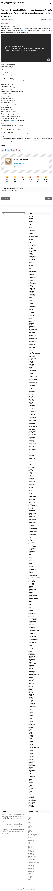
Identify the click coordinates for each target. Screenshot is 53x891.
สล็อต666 (31, 720)
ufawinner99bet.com (33, 619)
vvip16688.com (32, 636)
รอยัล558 (31, 700)
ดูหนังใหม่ (31, 668)
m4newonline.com (33, 405)
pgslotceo (31, 487)
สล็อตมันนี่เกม (31, 736)
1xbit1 (30, 225)
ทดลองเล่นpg (31, 669)
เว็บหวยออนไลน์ (31, 836)
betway (30, 276)
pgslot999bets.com (33, 485)
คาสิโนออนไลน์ (32, 654)
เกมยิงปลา (31, 771)
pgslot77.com (32, 481)
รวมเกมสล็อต (31, 698)
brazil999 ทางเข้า (32, 288)
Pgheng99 (31, 470)
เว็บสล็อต (30, 794)
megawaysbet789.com (34, 417)
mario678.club (32, 414)
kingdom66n (31, 373)
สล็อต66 (30, 718)
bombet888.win (32, 283)
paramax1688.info (32, 450)
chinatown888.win (33, 301)
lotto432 (31, 396)
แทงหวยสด (31, 803)
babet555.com (32, 263)
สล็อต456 (31, 715)
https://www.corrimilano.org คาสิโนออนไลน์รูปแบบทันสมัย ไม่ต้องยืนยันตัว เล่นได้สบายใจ (29, 888)
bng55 (30, 282)
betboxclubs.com (32, 271)
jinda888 (31, 361)
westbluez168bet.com (33, 639)
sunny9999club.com (33, 581)
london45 (31, 393)
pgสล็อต (30, 492)
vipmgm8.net (32, 631)
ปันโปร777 (31, 692)
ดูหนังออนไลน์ (31, 665)
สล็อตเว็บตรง (31, 742)
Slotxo (30, 563)
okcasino (21, 816)
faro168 (30, 318)
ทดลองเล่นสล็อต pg (32, 672)
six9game (31, 552)
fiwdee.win (31, 327)
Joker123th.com (32, 365)
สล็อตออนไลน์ (31, 739)
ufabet (30, 609)
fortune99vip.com (33, 329)
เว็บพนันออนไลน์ (32, 793)
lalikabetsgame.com (33, 380)
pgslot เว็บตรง (31, 478)
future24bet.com (32, 341)
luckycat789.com (32, 400)
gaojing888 (31, 342)
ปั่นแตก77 (31, 691)
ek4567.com (31, 312)
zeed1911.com (32, 650)
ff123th (30, 321)
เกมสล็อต (30, 774)
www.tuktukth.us (32, 641)
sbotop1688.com (32, 534)
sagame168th (32, 526)
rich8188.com (32, 516)
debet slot (31, 309)
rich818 (30, 514)
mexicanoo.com (32, 419)
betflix (30, 273)
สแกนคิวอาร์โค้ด (32, 761)
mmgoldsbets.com (33, 425)
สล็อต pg (30, 709)
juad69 (30, 367)
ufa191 (30, 603)
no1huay (30, 438)
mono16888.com (32, 428)
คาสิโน (30, 651)
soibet (30, 568)
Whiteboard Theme (31, 889)
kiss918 (30, 377)
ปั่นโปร (29, 837)
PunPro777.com (32, 502)
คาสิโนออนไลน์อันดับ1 (32, 859)
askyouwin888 (32, 259)
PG (29, 452)
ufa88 (30, 604)
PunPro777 (31, 501)
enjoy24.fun (31, 314)
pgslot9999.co (32, 484)
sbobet (30, 533)
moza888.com (32, 429)
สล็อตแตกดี (31, 753)
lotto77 (30, 397)
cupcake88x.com (32, 306)
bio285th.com (32, 280)
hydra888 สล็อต (32, 355)
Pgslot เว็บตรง (18, 818)
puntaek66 (31, 504)
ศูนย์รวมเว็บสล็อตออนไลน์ (33, 862)
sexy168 (31, 539)
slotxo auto (31, 565)
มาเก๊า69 (30, 697)
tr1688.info (31, 596)
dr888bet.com (32, 311)
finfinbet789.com (32, 323)
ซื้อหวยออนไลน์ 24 (32, 659)
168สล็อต (31, 221)
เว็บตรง (30, 785)
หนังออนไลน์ (31, 764)
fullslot (30, 333)
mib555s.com (32, 423)
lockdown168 (32, 391)
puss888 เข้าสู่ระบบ (33, 505)
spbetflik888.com (33, 569)
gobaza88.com (32, 347)
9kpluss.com (31, 241)
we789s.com (31, 637)
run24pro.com (32, 520)
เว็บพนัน (30, 791)
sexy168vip (31, 540)
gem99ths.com (32, 344)
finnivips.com (32, 324)
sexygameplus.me (33, 548)
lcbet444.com (32, 384)
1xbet (30, 224)
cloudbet (31, 303)
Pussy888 (31, 507)
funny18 (30, 339)
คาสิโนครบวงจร (32, 653)
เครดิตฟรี (30, 779)
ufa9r (30, 607)
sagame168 (31, 525)
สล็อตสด (30, 738)
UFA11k (30, 601)
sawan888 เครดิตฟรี (33, 530)
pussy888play (32, 508)
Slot (30, 554)
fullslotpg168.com (33, 338)
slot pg (30, 557)
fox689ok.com (32, 330)
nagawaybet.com (32, 431)
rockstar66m (31, 517)
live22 (30, 388)
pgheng (30, 469)
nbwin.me (31, 435)
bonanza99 (31, 285)
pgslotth (30, 490)
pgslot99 (31, 482)
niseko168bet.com (33, 437)
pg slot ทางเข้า (32, 455)
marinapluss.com (32, 411)
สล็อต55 (30, 717)
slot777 (30, 561)
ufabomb (31, 610)
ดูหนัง (30, 660)
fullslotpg (31, 336)
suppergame (31, 583)
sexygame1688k (32, 546)
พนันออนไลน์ (31, 694)
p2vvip (30, 444)
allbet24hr (31, 248)
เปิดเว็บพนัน (31, 782)
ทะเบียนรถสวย (31, 677)
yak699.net (31, 647)
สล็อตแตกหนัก (31, 755)
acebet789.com (32, 245)
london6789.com (32, 394)
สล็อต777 (31, 721)
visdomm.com (32, 634)
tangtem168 (31, 584)
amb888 (31, 253)
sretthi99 (31, 572)
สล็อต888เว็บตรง (32, 724)
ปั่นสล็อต (30, 689)
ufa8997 (31, 606)
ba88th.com (31, 260)
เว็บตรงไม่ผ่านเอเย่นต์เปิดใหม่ (34, 786)
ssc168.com (31, 574)
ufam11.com (31, 615)
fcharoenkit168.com (33, 320)
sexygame (31, 545)
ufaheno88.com (32, 613)
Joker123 (31, 362)
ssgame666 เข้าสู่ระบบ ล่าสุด (34, 577)
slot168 (30, 560)
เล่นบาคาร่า (31, 783)
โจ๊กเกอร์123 (31, 806)
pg (28, 819)
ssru (30, 578)
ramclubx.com (32, 510)
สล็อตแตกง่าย (31, 750)
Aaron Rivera (43, 19)
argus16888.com (32, 254)
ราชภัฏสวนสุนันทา (32, 703)
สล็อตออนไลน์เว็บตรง (32, 834)
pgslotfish (31, 488)
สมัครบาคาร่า (31, 704)
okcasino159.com (32, 441)
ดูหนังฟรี (29, 870)
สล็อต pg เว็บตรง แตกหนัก (34, 710)
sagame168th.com (33, 528)
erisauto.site (31, 315)
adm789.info (31, 247)
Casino (30, 297)
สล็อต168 (31, 712)
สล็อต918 (31, 727)
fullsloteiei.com (32, 335)
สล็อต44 (30, 713)
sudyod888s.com (32, 580)
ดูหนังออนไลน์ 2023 (33, 666)
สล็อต (30, 707)
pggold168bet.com (33, 467)
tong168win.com (32, 593)
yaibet (30, 645)
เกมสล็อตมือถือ (32, 776)
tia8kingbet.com (32, 589)
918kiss (29, 827)
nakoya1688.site (32, 432)
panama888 (31, 446)
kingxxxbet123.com (33, 374)
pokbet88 (31, 493)
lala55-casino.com (33, 379)
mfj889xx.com (32, 422)
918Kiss (30, 235)
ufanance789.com (33, 618)
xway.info (31, 644)
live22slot (31, 390)
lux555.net (31, 403)
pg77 (3, 818)
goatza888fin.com (33, 346)
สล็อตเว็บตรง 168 (32, 745)
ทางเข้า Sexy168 (32, 678)
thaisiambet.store (32, 587)
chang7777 (31, 300)
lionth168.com (32, 385)
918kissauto (31, 238)
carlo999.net (31, 292)
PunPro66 (31, 498)
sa (28, 824)
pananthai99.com (32, 447)
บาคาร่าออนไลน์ (32, 688)
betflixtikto (31, 274)
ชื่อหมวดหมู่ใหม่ (32, 656)
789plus (35, 140)
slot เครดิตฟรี (31, 558)
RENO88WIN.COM (32, 513)
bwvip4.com (31, 291)
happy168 (31, 350)
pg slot (29, 816)
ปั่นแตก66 (11, 824)
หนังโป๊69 (31, 767)
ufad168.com (31, 612)
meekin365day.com (33, 415)
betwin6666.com (32, 277)
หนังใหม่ (30, 768)
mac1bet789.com (32, 406)
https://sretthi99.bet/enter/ (34, 353)
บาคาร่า (30, 685)
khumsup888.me (32, 370)
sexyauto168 (31, 542)
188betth (31, 222)
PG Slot (30, 453)
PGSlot (30, 475)
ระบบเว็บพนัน (31, 701)
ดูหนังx (30, 662)
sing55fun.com (32, 549)
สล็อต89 (30, 726)
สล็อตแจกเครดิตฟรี (32, 748)
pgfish (30, 466)
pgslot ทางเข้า (32, 476)
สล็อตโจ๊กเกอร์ (31, 756)
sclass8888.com (32, 536)
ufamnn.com (31, 616)
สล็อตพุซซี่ (31, 735)
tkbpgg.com (31, 592)
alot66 (30, 251)
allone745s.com (32, 250)
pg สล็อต (30, 460)
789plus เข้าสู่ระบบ (14, 190)
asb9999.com (32, 257)
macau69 (31, 408)
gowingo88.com (32, 349)
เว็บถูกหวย (31, 788)
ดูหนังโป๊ (29, 874)
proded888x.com (32, 496)
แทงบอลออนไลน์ (32, 802)
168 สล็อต (31, 218)
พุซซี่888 (31, 695)
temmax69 (31, 586)
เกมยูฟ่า (30, 773)
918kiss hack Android (33, 236)
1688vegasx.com (32, 219)
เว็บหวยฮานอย (31, 797)
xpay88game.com (32, 642)
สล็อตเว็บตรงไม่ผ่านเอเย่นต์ (34, 747)
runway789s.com (32, 522)
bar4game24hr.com (33, 266)
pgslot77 (31, 479)
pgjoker (30, 472)
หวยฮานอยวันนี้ (32, 770)
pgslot (29, 817)
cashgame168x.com (33, 295)
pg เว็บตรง (31, 461)
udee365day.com (32, 599)
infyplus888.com (32, 358)
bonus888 (31, 286)
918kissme (31, 239)
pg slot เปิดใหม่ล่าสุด (33, 457)
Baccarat (31, 265)
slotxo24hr (31, 566)
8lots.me (31, 233)
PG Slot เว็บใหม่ (32, 458)
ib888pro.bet (32, 356)
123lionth (31, 216)
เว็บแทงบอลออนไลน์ (32, 800)
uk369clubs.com (32, 621)
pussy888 (30, 826)
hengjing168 (31, 352)
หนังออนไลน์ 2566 (32, 765)
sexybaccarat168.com (33, 543)
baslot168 (31, 268)
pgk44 (30, 473)
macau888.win (32, 409)
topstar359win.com (33, 595)
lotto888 (31, 399)
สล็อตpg (30, 730)
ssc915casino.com (33, 575)
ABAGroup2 (31, 244)
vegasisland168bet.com (34, 628)
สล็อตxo (30, 732)
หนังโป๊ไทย (30, 876)
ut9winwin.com (32, 627)
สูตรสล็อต (31, 759)
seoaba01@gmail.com (21, 167)
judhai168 (31, 368)
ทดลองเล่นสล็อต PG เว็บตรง (34, 674)
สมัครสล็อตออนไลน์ (32, 706)
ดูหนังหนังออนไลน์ (32, 663)
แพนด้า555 (31, 805)
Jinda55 (30, 359)
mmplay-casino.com (33, 426)
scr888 (30, 537)
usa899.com (31, 624)
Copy (22, 188)
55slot (30, 227)
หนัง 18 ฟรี (31, 762)
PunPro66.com (32, 499)
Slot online (30, 861)
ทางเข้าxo (31, 682)
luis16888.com (32, 402)
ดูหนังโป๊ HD (30, 873)
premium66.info (32, 495)
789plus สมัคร (25, 30)
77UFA (30, 228)
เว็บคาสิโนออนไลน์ (32, 856)
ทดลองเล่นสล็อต (32, 671)
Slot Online (31, 555)
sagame (30, 523)
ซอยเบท (30, 657)
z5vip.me (31, 648)
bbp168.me (31, 269)
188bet (3, 814)
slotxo (29, 825)
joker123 (30, 831)
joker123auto (31, 364)
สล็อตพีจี (30, 733)
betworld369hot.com (33, 279)
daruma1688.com (32, 307)
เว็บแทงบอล (31, 799)
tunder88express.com (33, 598)
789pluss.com (4, 19)
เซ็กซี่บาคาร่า (31, 780)
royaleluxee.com (32, 519)
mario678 (31, 412)
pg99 (30, 464)
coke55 (30, 304)
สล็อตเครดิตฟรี (31, 741)
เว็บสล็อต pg (31, 796)
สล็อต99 (30, 729)
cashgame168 (32, 294)
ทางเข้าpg (31, 680)
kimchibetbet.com (33, 371)
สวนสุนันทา (31, 758)
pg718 (30, 463)
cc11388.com (32, 298)
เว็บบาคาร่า (31, 790)
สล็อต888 (31, 723)
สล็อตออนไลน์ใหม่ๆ (32, 854)
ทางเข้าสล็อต (31, 683)
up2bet (30, 622)
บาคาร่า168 (31, 686)
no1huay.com (32, 440)
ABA (30, 242)
